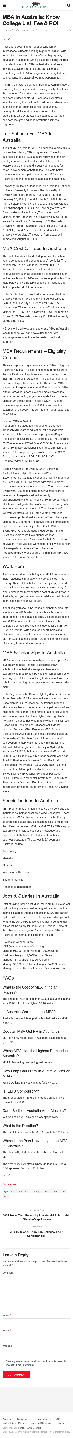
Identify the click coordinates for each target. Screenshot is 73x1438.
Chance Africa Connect (30, 1427)
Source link (9, 1184)
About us (7, 1418)
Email (7, 1330)
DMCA (57, 1418)
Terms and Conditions (41, 1422)
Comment (9, 1272)
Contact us (63, 1422)
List (55, 1191)
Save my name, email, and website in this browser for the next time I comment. (36, 1362)
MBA (63, 1191)
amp (13, 1191)
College (37, 1191)
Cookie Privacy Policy (13, 1422)
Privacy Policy (41, 1418)
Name (7, 1315)
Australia (24, 1191)
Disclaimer (22, 1418)
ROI (6, 1196)
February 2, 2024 (11, 30)
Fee (47, 1191)
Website (7, 1345)
